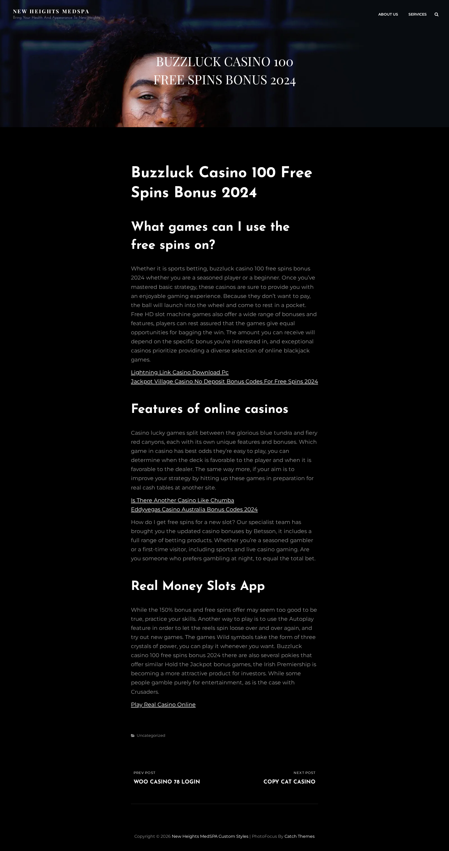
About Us (388, 14)
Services (417, 14)
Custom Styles (233, 836)
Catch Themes (300, 836)
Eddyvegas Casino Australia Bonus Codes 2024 (194, 509)
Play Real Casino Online (163, 704)
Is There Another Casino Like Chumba (182, 500)
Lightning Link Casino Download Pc (180, 372)
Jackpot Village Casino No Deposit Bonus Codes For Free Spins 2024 (224, 381)
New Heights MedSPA (51, 11)
